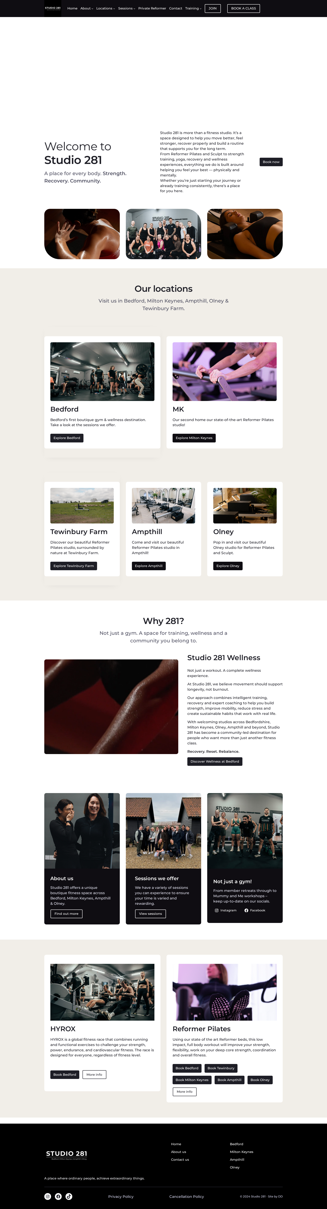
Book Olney (260, 1080)
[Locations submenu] (114, 8)
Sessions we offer (157, 878)
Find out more (66, 914)
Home (176, 1144)
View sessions (150, 914)
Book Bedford (64, 1074)
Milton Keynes (241, 1152)
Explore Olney (227, 566)
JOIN (213, 8)
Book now (271, 162)
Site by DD (275, 1196)
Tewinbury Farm (79, 531)
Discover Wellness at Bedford (215, 761)
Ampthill (147, 531)
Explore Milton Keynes (194, 438)
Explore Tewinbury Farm (74, 566)
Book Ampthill (229, 1080)
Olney (223, 531)
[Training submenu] (201, 8)
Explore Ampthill (149, 566)
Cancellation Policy (186, 1196)
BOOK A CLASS (243, 8)
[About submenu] (92, 8)
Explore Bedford (67, 438)
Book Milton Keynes (192, 1080)
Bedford (64, 409)
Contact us (180, 1159)
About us (61, 878)
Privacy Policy (121, 1196)
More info (94, 1074)
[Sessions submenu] (134, 8)
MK (178, 409)
